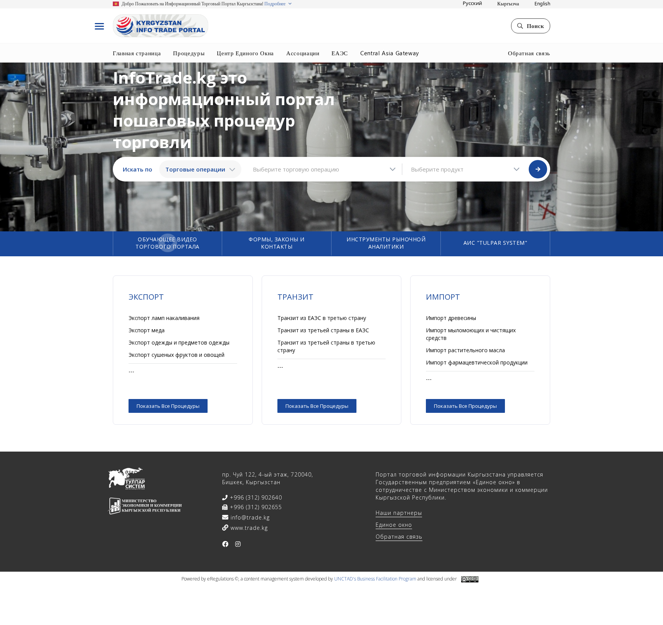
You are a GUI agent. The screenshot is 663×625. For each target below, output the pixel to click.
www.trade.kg (248, 527)
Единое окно (394, 524)
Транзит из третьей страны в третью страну (326, 346)
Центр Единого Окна (245, 53)
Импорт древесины (451, 318)
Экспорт (146, 297)
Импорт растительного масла (465, 350)
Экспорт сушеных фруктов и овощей (176, 354)
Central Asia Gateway (389, 53)
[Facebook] (225, 544)
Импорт (443, 297)
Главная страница (137, 53)
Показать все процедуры (168, 405)
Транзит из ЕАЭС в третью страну (321, 318)
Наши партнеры (399, 512)
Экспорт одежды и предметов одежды (179, 342)
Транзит (295, 297)
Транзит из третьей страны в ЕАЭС (323, 330)
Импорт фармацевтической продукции (477, 362)
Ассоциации (303, 53)
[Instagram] (238, 544)
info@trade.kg (249, 517)
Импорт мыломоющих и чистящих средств (471, 334)
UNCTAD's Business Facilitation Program (375, 579)
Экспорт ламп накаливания (164, 318)
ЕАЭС (340, 53)
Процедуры (189, 53)
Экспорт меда (147, 330)
